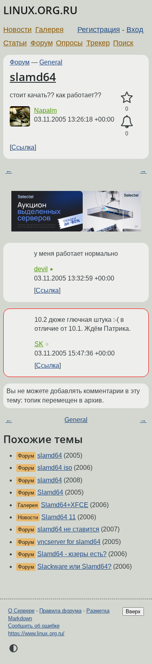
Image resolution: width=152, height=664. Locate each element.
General (50, 62)
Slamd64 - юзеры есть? (72, 553)
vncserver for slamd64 (69, 541)
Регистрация (98, 30)
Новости (17, 30)
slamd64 (33, 76)
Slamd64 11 (58, 517)
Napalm (45, 110)
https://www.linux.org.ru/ (36, 633)
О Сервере (21, 611)
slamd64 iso (54, 467)
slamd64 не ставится (68, 529)
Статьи (15, 43)
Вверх (133, 611)
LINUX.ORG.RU (40, 10)
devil (41, 269)
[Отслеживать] (127, 122)
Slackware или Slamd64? (74, 566)
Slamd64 (50, 492)
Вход (134, 30)
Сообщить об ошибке (34, 626)
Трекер (98, 43)
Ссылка (22, 147)
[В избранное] (127, 97)
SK (38, 344)
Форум (41, 43)
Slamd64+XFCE (64, 504)
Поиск (123, 43)
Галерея (49, 30)
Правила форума (60, 611)
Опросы (69, 43)
